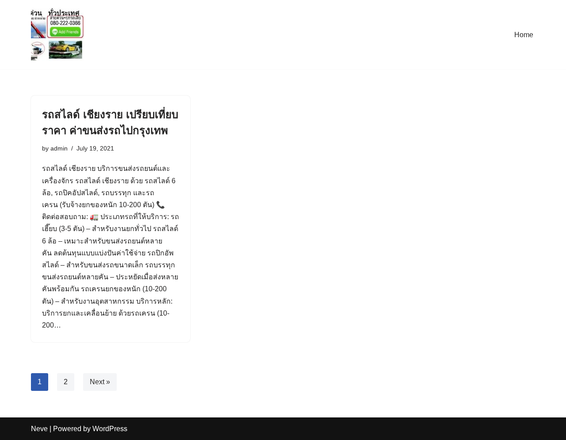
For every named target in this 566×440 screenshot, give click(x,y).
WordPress (109, 428)
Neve (39, 428)
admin (59, 148)
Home (523, 35)
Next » (100, 382)
